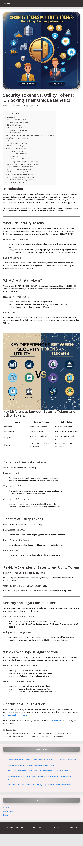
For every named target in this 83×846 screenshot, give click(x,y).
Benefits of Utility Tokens (16, 148)
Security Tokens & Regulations (20, 169)
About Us (55, 827)
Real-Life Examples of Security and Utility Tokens (25, 159)
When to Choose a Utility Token (21, 180)
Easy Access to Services (18, 151)
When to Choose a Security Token (22, 177)
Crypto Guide (12, 730)
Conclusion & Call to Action (17, 182)
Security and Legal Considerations (19, 167)
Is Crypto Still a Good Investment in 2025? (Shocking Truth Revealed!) (35, 736)
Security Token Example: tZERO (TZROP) (24, 162)
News (5, 815)
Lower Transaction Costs (18, 154)
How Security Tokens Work (19, 122)
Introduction (11, 117)
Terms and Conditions (14, 827)
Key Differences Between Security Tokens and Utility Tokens (30, 135)
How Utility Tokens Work (18, 130)
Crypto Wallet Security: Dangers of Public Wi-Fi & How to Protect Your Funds (38, 733)
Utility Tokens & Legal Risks (19, 172)
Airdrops (7, 807)
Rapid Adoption (15, 156)
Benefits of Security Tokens (17, 138)
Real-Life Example (16, 125)
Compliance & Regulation (18, 146)
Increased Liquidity (16, 141)
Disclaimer (37, 827)
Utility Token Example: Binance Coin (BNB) (24, 164)
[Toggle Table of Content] (51, 114)
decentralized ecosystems (15, 715)
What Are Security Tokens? (16, 120)
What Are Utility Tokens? (16, 127)
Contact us (72, 827)
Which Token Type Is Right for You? (20, 174)
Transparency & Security (18, 143)
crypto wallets (55, 720)
